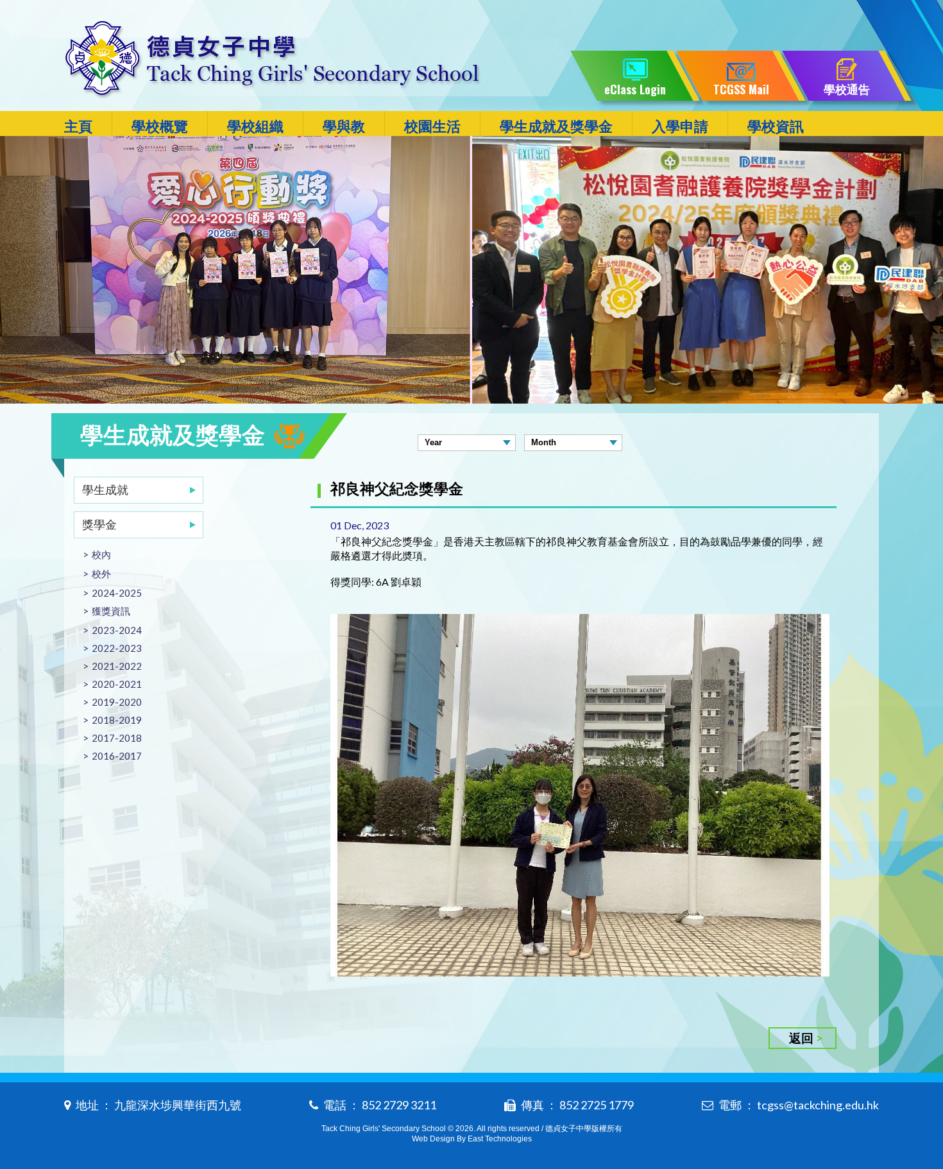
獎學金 (99, 524)
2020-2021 (117, 684)
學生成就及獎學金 (556, 126)
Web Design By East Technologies (472, 1138)
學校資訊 (775, 126)
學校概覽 (160, 126)
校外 (101, 573)
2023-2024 (117, 630)
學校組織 (255, 126)
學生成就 (105, 489)
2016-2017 (117, 756)
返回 (801, 1037)
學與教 (344, 126)
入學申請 (680, 126)
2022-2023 (117, 648)
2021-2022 (117, 666)
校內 (101, 554)
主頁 (78, 126)
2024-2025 (117, 593)
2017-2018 (117, 738)
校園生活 (432, 126)
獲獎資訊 (111, 611)
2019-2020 (117, 702)
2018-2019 (117, 720)
